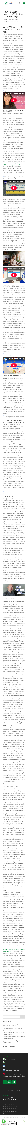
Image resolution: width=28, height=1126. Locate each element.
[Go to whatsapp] (4, 1121)
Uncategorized (6, 21)
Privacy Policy (6, 1091)
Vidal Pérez (7, 19)
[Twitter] (14, 1082)
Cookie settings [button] (21, 1121)
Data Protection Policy (16, 1091)
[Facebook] (5, 1082)
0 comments (14, 21)
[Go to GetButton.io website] (3, 1124)
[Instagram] (9, 1082)
